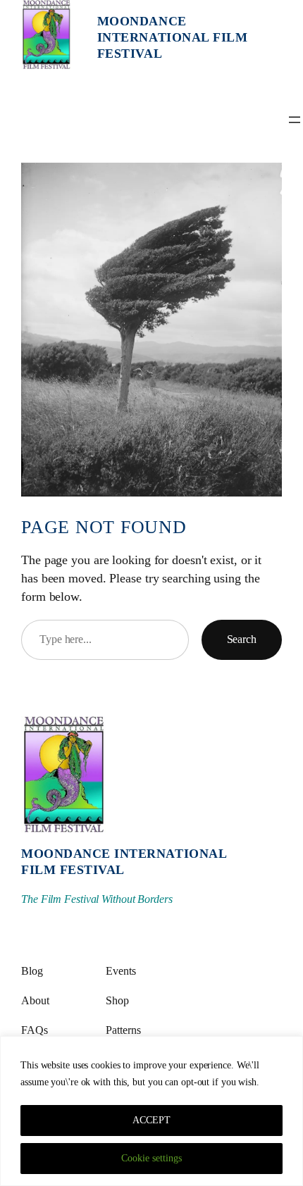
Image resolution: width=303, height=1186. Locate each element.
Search (241, 639)
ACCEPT (151, 1120)
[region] (151, 1111)
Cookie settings (151, 1158)
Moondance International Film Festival (172, 37)
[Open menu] (294, 119)
